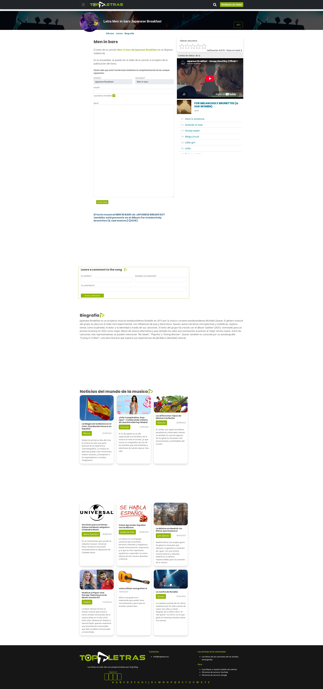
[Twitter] (119, 676)
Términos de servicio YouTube (215, 672)
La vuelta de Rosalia (167, 591)
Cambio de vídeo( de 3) (189, 55)
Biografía (129, 33)
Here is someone (194, 119)
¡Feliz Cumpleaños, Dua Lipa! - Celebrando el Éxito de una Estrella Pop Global (133, 420)
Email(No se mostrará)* (145, 276)
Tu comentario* (88, 285)
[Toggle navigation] (83, 4)
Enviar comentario (92, 295)
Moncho (161, 422)
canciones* (140, 78)
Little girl (190, 142)
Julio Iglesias (163, 535)
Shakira (87, 602)
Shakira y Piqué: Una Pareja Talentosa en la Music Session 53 (94, 595)
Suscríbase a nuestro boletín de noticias (219, 669)
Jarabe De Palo (127, 532)
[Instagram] (115, 676)
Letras (119, 33)
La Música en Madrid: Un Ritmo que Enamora (169, 529)
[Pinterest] (111, 676)
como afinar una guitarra (133, 588)
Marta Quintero (90, 534)
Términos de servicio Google (214, 675)
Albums (110, 33)
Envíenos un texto (231, 4)
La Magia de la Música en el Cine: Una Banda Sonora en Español (96, 426)
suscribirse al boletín (103, 95)
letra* (96, 103)
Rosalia (160, 596)
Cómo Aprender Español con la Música (132, 526)
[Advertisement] (155, 240)
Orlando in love (194, 124)
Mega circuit (192, 136)
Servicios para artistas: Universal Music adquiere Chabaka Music (96, 527)
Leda (188, 148)
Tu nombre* (86, 276)
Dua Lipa (124, 427)
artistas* (97, 78)
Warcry (86, 433)
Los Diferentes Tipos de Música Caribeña (168, 417)
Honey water (192, 130)
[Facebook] (106, 676)
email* (97, 87)
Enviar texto (102, 202)
